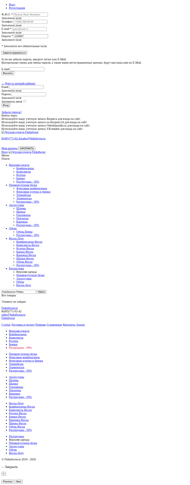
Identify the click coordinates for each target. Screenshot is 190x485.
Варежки (22, 221)
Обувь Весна (24, 261)
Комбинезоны (25, 168)
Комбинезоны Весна (29, 241)
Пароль (6, 94)
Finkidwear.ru (9, 308)
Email (4, 86)
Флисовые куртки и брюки (33, 191)
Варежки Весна (26, 255)
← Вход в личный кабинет (18, 83)
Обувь (13, 228)
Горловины (23, 215)
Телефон (6, 21)
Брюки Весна (24, 251)
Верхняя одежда (19, 165)
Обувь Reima (24, 231)
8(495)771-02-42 (11, 138)
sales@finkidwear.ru (13, 314)
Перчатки (22, 218)
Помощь (40, 324)
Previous (7, 481)
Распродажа (16, 268)
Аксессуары (16, 205)
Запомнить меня (11, 101)
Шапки (20, 211)
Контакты (69, 324)
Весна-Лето (16, 238)
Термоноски (24, 198)
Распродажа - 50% (27, 181)
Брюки (20, 178)
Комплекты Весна (27, 245)
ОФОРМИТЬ (27, 148)
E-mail (5, 69)
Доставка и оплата (23, 324)
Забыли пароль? (11, 112)
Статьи (5, 324)
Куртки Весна (25, 248)
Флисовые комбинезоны (31, 188)
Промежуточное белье (23, 185)
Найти (41, 291)
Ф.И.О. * (7, 14)
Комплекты (23, 171)
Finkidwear (8, 318)
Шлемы (21, 208)
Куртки (21, 175)
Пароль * (7, 36)
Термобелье (23, 195)
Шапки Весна (25, 258)
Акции (80, 324)
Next (18, 481)
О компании (54, 324)
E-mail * (6, 28)
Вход (4, 152)
